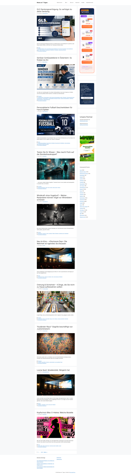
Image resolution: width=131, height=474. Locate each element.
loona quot (50, 404)
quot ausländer (57, 362)
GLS (45, 48)
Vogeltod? (50, 233)
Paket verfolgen (42, 49)
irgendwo (49, 276)
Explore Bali (47, 318)
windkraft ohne (61, 233)
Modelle (57, 445)
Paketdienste (47, 49)
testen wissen (55, 187)
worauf (60, 445)
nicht (53, 318)
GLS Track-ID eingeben (62, 48)
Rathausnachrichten (84, 124)
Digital (39, 47)
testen (51, 187)
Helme (44, 445)
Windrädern (66, 233)
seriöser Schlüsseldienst (65, 98)
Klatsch (39, 403)
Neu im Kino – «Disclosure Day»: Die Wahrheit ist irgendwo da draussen (52, 242)
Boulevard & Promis (84, 173)
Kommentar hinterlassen (42, 100)
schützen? (44, 233)
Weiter (45, 452)
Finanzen (82, 180)
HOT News (82, 185)
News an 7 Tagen (42, 2)
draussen (46, 276)
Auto (39, 444)
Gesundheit (82, 184)
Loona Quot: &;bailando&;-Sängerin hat (53, 370)
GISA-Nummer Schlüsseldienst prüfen (55, 97)
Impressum (77, 2)
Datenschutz (59, 459)
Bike (41, 445)
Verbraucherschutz (46, 99)
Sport (81, 204)
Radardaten (40, 233)
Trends (81, 211)
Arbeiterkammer (40, 97)
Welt (66, 2)
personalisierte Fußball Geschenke (43, 144)
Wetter (54, 233)
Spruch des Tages (83, 206)
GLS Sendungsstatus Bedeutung (52, 48)
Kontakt (83, 2)
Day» (43, 276)
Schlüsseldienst (45, 98)
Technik (39, 232)
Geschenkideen (67, 143)
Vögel (47, 233)
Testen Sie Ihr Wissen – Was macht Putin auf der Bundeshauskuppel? (55, 153)
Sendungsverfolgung (62, 49)
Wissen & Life (59, 2)
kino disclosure (56, 276)
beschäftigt (44, 362)
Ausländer (39, 362)
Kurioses (81, 192)
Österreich (40, 96)
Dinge (44, 318)
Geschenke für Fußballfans (59, 143)
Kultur (39, 275)
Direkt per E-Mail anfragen (87, 99)
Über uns (71, 2)
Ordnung (55, 318)
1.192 (42, 452)
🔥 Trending (84, 16)
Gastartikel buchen (89, 2)
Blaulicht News (83, 171)
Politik (81, 203)
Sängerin (53, 404)
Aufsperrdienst (46, 97)
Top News (40, 186)
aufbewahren (40, 318)
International (82, 187)
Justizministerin (52, 362)
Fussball (81, 182)
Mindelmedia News (84, 120)
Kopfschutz (47, 445)
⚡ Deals (90, 16)
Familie (81, 178)
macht (46, 187)
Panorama (82, 201)
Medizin (81, 196)
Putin (49, 187)
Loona (47, 404)
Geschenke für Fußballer (50, 143)
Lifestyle (39, 317)
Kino (52, 276)
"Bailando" (40, 404)
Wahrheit (60, 276)
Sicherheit (66, 318)
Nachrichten (82, 197)
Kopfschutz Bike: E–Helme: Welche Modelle (55, 412)
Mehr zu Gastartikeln (87, 97)
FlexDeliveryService (41, 48)
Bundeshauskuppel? (41, 187)
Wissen (59, 187)
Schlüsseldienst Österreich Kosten (54, 98)
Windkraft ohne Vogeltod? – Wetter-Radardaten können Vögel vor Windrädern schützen (54, 197)
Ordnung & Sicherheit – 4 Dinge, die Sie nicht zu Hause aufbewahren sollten (56, 286)
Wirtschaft (82, 215)
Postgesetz (56, 49)
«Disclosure (40, 276)
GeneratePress (72, 472)
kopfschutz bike (52, 445)
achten (39, 445)
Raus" (61, 362)
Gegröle (47, 362)
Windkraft (56, 233)
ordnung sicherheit (61, 318)
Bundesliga (82, 175)
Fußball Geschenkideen (42, 143)
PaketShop (52, 49)
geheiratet (43, 404)
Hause (51, 318)
